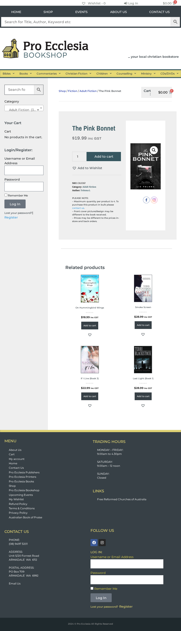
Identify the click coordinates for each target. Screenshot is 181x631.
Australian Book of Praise (25, 517)
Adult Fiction (88, 91)
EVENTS (81, 12)
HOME (16, 12)
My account (17, 459)
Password (12, 179)
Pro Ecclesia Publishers (24, 472)
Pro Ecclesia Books (21, 481)
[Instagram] (102, 542)
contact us (78, 208)
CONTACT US (159, 12)
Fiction (72, 91)
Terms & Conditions (22, 508)
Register (11, 217)
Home (13, 463)
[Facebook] (94, 542)
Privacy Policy (18, 512)
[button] (87, 168)
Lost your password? (18, 213)
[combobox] (23, 108)
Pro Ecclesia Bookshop (24, 490)
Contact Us (16, 467)
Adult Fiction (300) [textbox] (22, 110)
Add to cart (103, 156)
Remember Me (17, 195)
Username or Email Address (19, 161)
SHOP (48, 12)
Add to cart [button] (89, 325)
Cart (12, 454)
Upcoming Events (21, 495)
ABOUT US (118, 12)
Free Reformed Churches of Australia (121, 499)
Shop (62, 91)
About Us (15, 450)
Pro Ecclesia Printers (22, 476)
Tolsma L (85, 190)
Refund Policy (18, 504)
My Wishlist (16, 499)
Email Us (15, 583)
